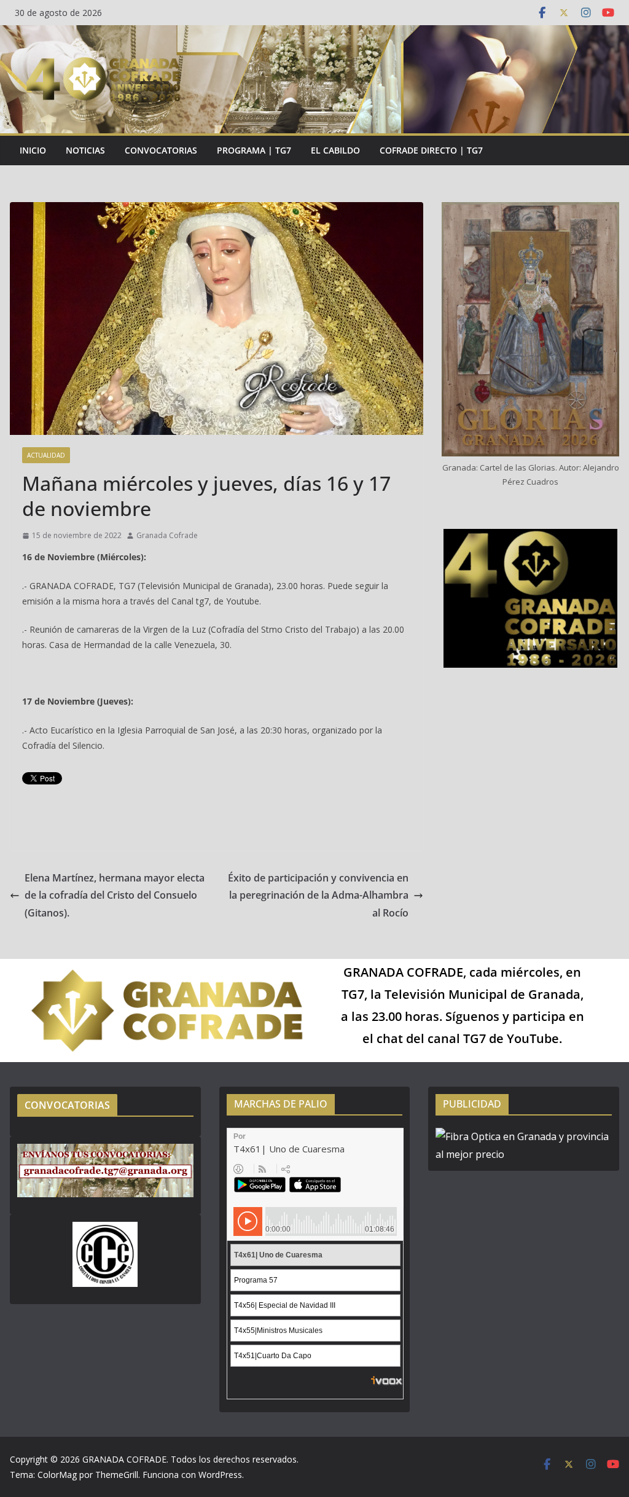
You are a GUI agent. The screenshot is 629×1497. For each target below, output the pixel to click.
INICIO (33, 150)
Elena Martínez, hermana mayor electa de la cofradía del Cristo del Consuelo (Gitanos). (115, 895)
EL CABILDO (335, 150)
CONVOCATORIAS (161, 150)
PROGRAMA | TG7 (254, 150)
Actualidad (46, 455)
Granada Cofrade (167, 535)
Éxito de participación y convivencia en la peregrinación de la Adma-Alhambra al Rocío (318, 895)
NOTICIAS (85, 150)
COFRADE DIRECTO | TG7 (431, 150)
